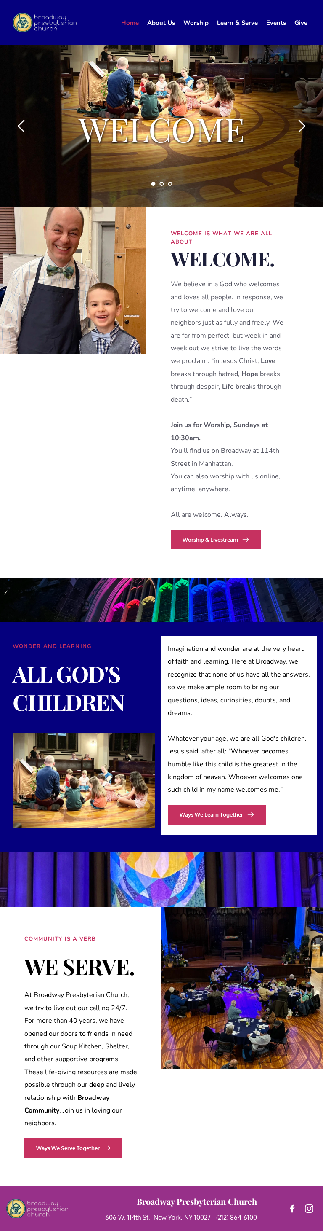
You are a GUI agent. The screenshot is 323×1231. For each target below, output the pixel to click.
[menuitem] (130, 23)
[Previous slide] (21, 126)
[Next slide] (301, 126)
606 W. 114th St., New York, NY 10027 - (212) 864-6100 (181, 1217)
